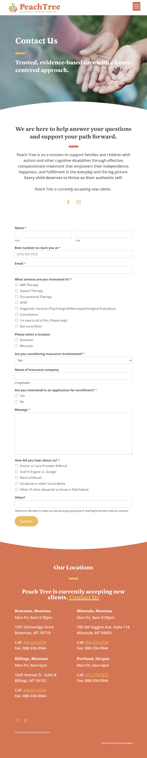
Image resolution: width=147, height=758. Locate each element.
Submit (26, 521)
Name (20, 228)
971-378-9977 (97, 674)
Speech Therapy (31, 291)
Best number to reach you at (38, 248)
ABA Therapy (29, 285)
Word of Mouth (31, 478)
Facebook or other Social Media (42, 484)
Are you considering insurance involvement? (50, 354)
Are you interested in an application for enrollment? (56, 390)
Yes (22, 396)
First (17, 240)
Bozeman (26, 340)
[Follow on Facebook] (68, 202)
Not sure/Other (31, 326)
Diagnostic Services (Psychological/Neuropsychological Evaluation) (68, 308)
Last (77, 240)
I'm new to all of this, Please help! (43, 320)
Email (20, 264)
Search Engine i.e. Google (38, 472)
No (22, 402)
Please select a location (32, 334)
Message (22, 410)
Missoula (26, 346)
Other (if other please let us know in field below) (54, 489)
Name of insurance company (37, 370)
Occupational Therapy (36, 297)
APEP (23, 303)
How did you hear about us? (37, 460)
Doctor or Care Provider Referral (43, 466)
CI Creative (127, 743)
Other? (20, 498)
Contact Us (84, 597)
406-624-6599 (35, 642)
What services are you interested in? (43, 279)
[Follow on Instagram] (78, 202)
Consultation (29, 314)
